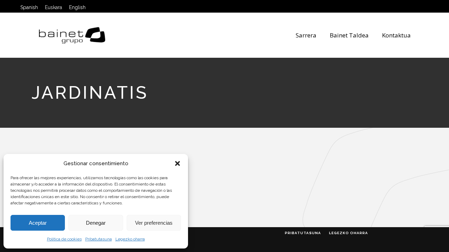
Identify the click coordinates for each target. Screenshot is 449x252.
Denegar (96, 223)
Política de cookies (64, 239)
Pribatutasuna (98, 239)
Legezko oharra (130, 239)
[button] (177, 163)
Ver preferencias (154, 223)
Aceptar (38, 223)
